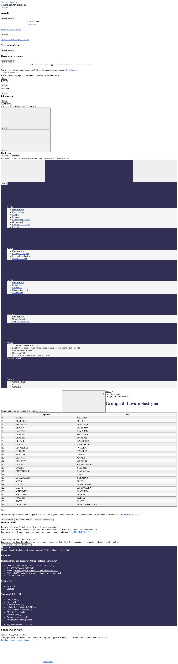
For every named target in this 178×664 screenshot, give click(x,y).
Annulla (5, 156)
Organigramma (112, 394)
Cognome (45, 414)
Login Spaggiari (72, 70)
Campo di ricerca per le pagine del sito (18, 411)
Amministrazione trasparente (19, 620)
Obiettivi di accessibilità (17, 612)
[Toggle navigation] (23, 171)
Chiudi (4, 86)
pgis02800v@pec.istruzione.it (36, 573)
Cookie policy (13, 599)
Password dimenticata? (11, 29)
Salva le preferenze (22, 545)
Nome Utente (33, 21)
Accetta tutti (43, 520)
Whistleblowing (14, 615)
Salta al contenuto (9, 2)
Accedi (5, 8)
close (4, 183)
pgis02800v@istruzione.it (35, 570)
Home (108, 391)
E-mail (30, 64)
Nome (126, 414)
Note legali (11, 602)
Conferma (15, 156)
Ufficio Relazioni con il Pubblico (21, 607)
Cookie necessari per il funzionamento (18, 539)
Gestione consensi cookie (18, 617)
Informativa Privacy (15, 604)
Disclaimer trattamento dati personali (17, 640)
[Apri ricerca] (155, 171)
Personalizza (7, 520)
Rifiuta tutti (23, 520)
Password (31, 24)
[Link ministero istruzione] (13, 5)
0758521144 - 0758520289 (22, 568)
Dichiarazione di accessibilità (19, 609)
